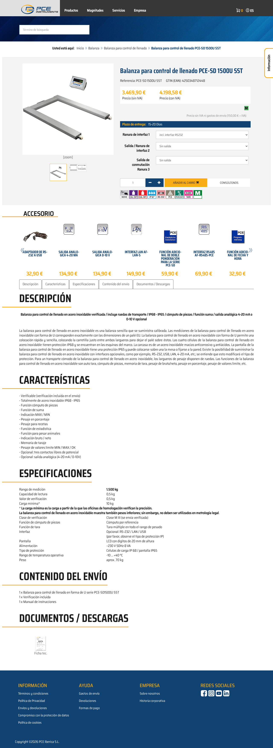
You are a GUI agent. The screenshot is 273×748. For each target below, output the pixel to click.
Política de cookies (30, 722)
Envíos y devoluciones (32, 708)
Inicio (80, 48)
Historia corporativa (152, 700)
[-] (150, 182)
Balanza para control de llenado (125, 48)
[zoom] (68, 157)
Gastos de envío (89, 693)
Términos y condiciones (33, 693)
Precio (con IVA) (170, 98)
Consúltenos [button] (229, 182)
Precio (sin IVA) (132, 98)
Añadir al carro (184, 182)
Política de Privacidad (31, 700)
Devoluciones (87, 700)
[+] (159, 182)
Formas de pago (89, 708)
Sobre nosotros (150, 693)
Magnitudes (95, 10)
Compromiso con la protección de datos (43, 715)
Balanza (93, 48)
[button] (22, 251)
